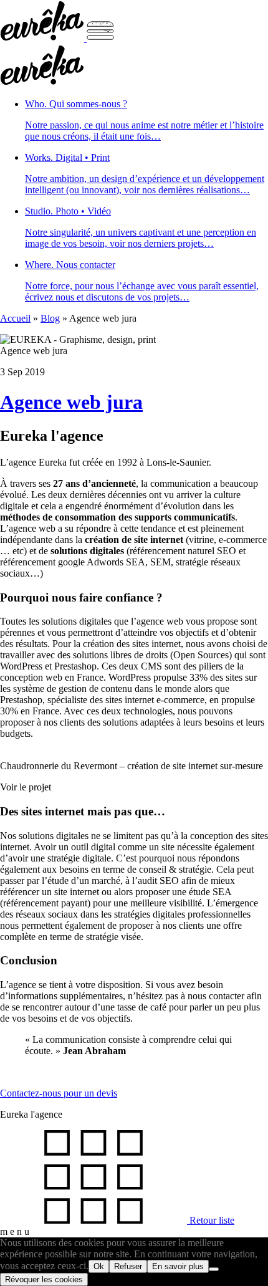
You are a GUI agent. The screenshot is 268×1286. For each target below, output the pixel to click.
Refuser (128, 1266)
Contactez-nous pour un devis (58, 1093)
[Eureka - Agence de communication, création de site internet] (43, 38)
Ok (98, 1266)
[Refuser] (214, 1269)
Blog (50, 318)
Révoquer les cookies (44, 1279)
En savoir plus (178, 1266)
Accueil (15, 318)
